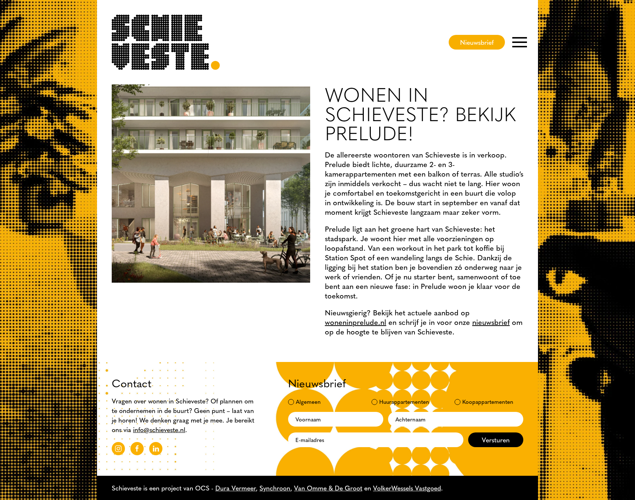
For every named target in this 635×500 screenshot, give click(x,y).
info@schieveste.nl (159, 429)
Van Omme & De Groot (328, 487)
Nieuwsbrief (477, 42)
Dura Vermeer (235, 487)
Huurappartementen (404, 401)
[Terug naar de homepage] (166, 42)
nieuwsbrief (491, 322)
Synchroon (274, 487)
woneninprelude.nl (355, 322)
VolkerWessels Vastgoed (407, 487)
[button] (519, 42)
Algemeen (308, 401)
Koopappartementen (487, 401)
